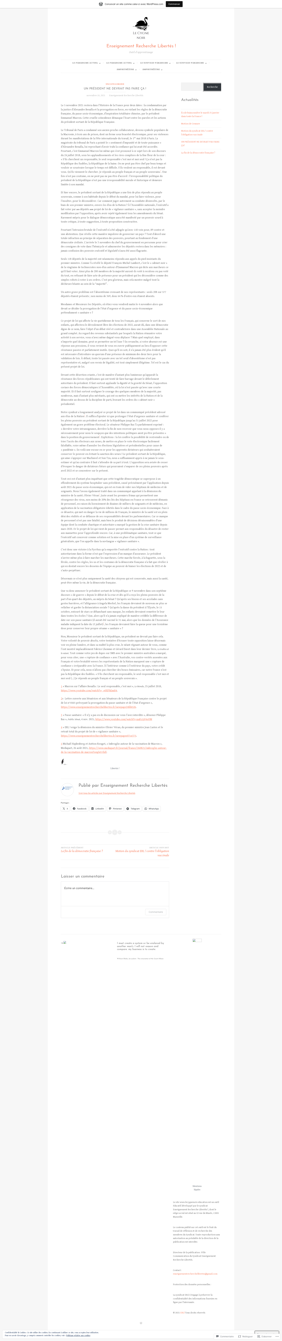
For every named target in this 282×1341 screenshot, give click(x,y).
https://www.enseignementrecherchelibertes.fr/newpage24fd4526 (98, 707)
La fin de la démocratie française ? (82, 849)
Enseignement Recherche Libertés (126, 95)
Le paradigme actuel (85, 63)
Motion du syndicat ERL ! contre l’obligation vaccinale (142, 851)
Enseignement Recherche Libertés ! (141, 46)
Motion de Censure (190, 123)
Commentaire (156, 911)
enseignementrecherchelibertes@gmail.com (195, 1274)
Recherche (212, 87)
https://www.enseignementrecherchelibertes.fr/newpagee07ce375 (98, 735)
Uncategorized (115, 84)
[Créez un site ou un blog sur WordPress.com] (141, 1323)
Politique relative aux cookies (78, 1335)
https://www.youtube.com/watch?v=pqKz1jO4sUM (123, 719)
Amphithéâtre (125, 69)
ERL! (182, 1312)
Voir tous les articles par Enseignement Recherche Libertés (106, 793)
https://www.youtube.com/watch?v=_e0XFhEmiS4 (89, 690)
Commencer (174, 4)
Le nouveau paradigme (154, 63)
